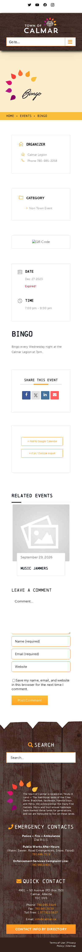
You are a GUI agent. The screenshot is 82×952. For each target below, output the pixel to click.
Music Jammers (34, 568)
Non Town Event (40, 208)
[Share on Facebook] (26, 395)
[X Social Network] (36, 395)
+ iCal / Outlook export (42, 453)
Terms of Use (57, 942)
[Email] (54, 395)
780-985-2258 (47, 161)
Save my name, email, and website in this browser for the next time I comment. (41, 684)
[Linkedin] (45, 395)
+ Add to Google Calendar (42, 441)
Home (10, 116)
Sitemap (71, 945)
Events (26, 116)
